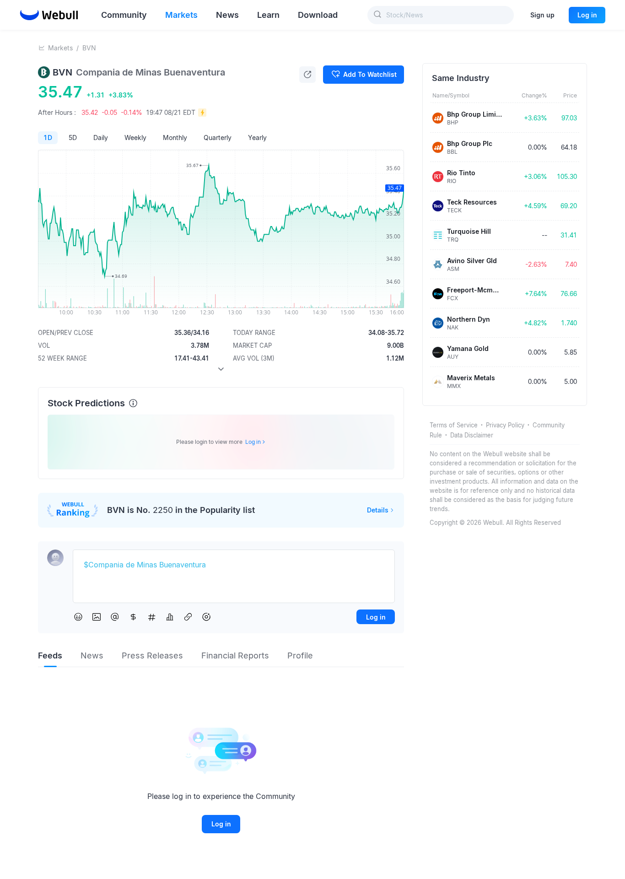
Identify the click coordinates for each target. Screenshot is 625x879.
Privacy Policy (505, 425)
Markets (60, 48)
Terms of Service (454, 425)
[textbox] (233, 565)
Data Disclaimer (471, 435)
